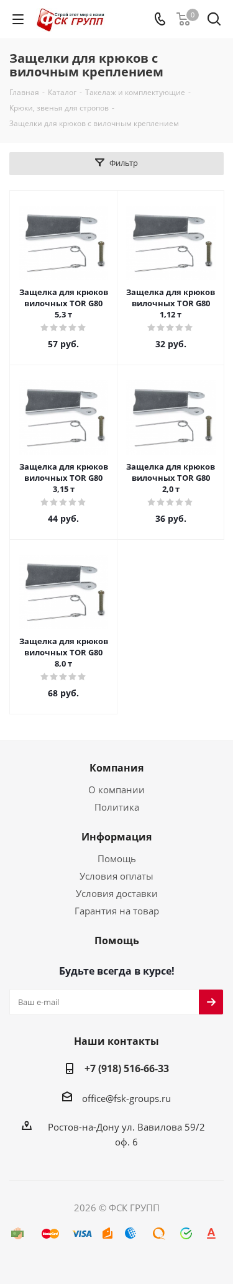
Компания (116, 768)
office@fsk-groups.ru (126, 1098)
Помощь (117, 858)
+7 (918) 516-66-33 (127, 1068)
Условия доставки (117, 893)
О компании (116, 789)
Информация (116, 837)
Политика (116, 807)
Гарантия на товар (117, 910)
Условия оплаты (116, 876)
